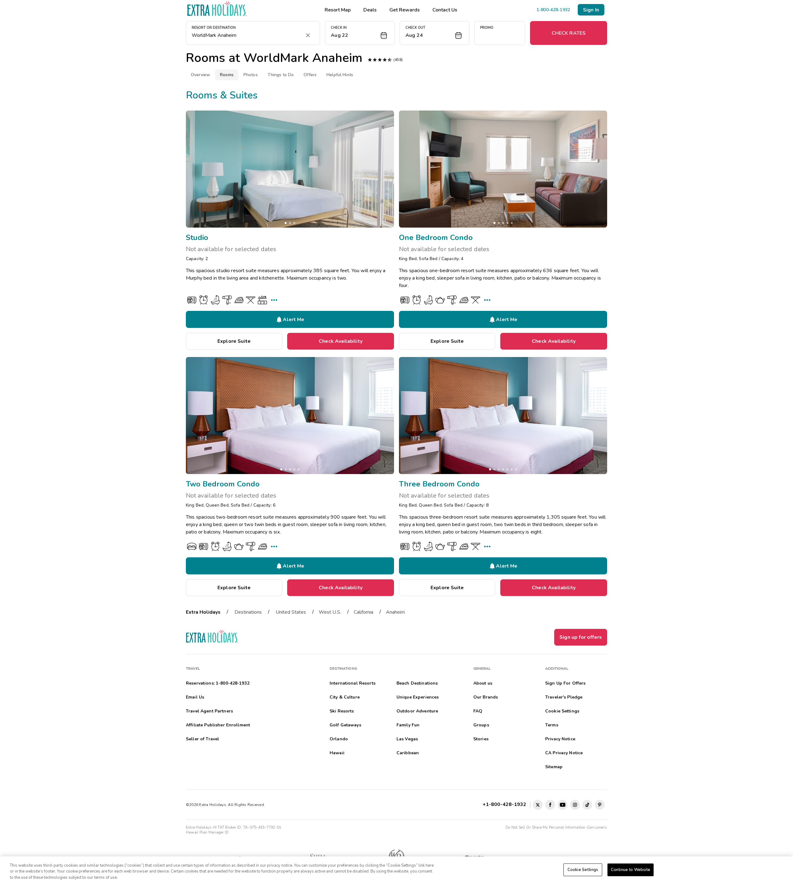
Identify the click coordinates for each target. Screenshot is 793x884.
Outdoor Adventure (417, 711)
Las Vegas (407, 739)
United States (291, 612)
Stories (481, 739)
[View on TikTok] (587, 805)
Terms (551, 725)
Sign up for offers (580, 637)
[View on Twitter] (538, 805)
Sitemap (554, 767)
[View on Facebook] (550, 805)
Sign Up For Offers (565, 683)
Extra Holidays (203, 612)
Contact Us (444, 10)
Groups (481, 725)
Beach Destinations (417, 683)
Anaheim (395, 612)
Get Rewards (404, 10)
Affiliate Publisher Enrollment (218, 725)
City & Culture (345, 697)
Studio (197, 237)
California (363, 612)
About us (482, 683)
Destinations (248, 612)
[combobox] (247, 35)
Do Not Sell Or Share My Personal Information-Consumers (556, 827)
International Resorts (352, 683)
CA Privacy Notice (564, 753)
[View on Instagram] (575, 805)
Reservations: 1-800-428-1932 (217, 683)
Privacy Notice (560, 739)
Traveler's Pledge (563, 697)
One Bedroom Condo (436, 237)
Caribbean (407, 753)
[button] (360, 33)
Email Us (195, 697)
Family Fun (407, 725)
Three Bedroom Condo (439, 484)
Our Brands (485, 697)
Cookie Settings (582, 869)
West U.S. (330, 612)
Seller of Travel (202, 739)
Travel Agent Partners (209, 711)
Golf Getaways (345, 725)
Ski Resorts (342, 711)
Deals (370, 10)
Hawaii (337, 753)
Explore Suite (234, 341)
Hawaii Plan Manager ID (207, 832)
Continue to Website (630, 869)
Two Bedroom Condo (223, 484)
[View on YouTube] (562, 805)
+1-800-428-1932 (506, 804)
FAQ (477, 711)
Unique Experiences (417, 697)
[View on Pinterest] (600, 805)
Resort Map (338, 10)
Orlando (339, 739)
